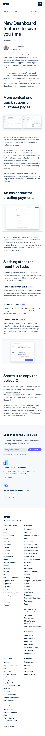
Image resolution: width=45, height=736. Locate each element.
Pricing (6, 529)
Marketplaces (29, 556)
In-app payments (30, 553)
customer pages (23, 137)
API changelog (29, 644)
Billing (5, 538)
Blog (5, 11)
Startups (27, 532)
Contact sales (29, 674)
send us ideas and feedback (27, 413)
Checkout (7, 544)
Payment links (8, 581)
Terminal (6, 602)
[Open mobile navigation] (40, 4)
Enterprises (28, 529)
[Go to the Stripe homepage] (6, 517)
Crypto (6, 553)
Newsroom (28, 668)
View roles (7, 477)
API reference (29, 638)
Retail (26, 604)
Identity (6, 565)
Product (14, 11)
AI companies (29, 568)
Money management (32, 559)
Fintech (27, 574)
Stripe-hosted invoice (27, 247)
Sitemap (6, 691)
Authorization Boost (11, 535)
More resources (9, 701)
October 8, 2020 (9, 40)
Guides (6, 662)
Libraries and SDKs (31, 647)
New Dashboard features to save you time (19, 28)
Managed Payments (11, 577)
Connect (6, 550)
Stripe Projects (30, 650)
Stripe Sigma (8, 596)
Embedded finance (31, 544)
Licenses (6, 688)
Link (5, 574)
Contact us (7, 497)
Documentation (30, 635)
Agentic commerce (31, 535)
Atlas (5, 532)
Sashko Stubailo (17, 46)
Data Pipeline (8, 556)
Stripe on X (35, 11)
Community (7, 671)
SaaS (26, 565)
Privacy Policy (9, 456)
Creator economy (31, 571)
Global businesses (31, 550)
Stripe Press (29, 671)
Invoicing (6, 568)
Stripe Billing (15, 166)
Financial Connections (11, 562)
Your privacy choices (11, 697)
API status (28, 641)
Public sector (29, 601)
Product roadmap (30, 662)
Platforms (28, 562)
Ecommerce (28, 541)
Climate (6, 547)
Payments (7, 584)
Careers (27, 665)
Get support (8, 709)
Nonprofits (28, 595)
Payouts (6, 587)
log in (15, 86)
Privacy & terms (9, 680)
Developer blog (30, 653)
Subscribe (34, 449)
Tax (4, 599)
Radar (5, 590)
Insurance (28, 586)
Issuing (6, 571)
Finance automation (31, 547)
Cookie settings (9, 694)
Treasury (6, 605)
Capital (6, 541)
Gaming (27, 577)
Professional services (32, 598)
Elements (7, 559)
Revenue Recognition (11, 593)
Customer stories (10, 665)
